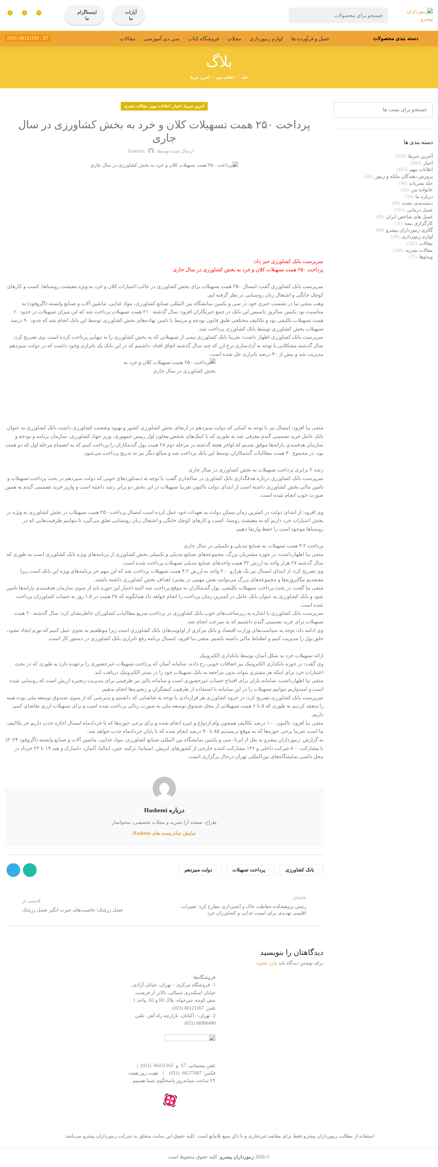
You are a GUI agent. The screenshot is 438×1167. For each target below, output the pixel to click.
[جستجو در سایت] (298, 15)
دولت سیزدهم (198, 869)
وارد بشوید (266, 962)
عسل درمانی (420, 209)
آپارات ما (131, 15)
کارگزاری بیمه (418, 223)
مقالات (426, 243)
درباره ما (424, 196)
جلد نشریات (421, 183)
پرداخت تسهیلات (248, 869)
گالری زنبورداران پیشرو (409, 230)
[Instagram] (188, 1100)
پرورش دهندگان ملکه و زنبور (404, 176)
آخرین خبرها (199, 77)
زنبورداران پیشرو (237, 1156)
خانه (244, 77)
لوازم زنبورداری (417, 236)
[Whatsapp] (207, 1100)
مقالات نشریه (135, 106)
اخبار (177, 106)
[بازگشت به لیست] (164, 905)
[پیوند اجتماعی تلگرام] (13, 870)
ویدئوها (426, 256)
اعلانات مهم (225, 77)
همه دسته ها (300, 979)
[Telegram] (151, 1100)
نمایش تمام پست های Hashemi (164, 833)
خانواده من (422, 189)
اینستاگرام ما (87, 15)
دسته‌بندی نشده (417, 203)
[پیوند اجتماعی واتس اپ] (30, 870)
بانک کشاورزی (299, 869)
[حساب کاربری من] (55, 15)
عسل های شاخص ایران (409, 216)
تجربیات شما (300, 1014)
